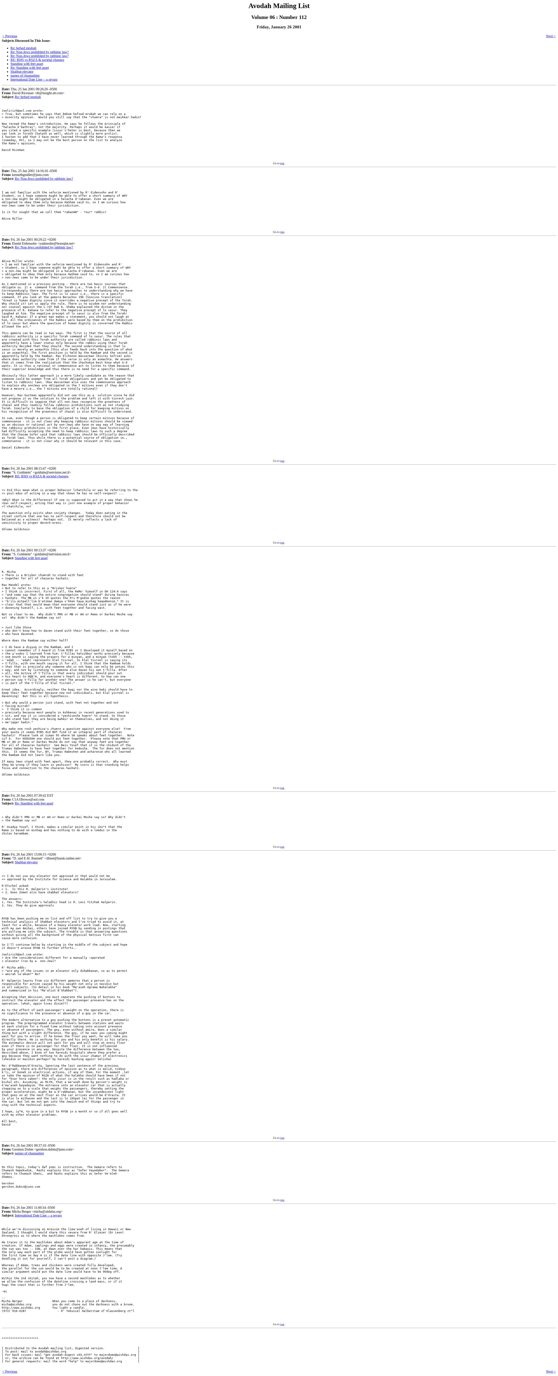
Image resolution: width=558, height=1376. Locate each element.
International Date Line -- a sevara (33, 79)
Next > (551, 36)
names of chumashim (24, 75)
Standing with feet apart (26, 64)
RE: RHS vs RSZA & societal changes (37, 60)
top (282, 163)
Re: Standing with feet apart (29, 68)
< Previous (9, 36)
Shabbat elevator (21, 71)
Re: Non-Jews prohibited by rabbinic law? (39, 52)
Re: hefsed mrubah (23, 48)
